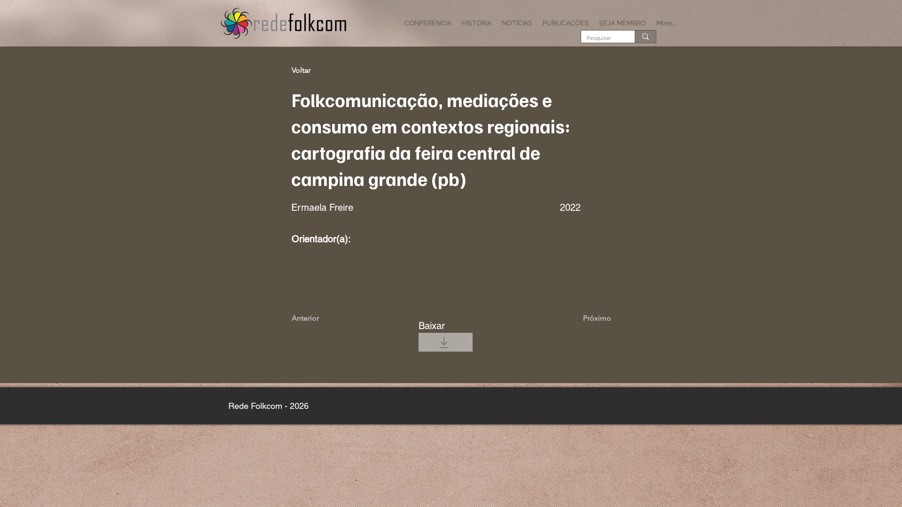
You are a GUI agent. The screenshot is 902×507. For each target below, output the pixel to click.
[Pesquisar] (645, 37)
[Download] (443, 342)
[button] (428, 23)
